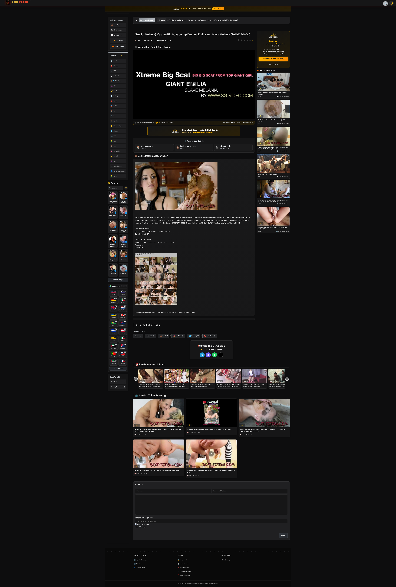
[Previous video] (136, 379)
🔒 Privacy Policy (183, 560)
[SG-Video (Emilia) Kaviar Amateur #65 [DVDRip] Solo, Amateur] (211, 413)
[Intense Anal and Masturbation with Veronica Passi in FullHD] (273, 82)
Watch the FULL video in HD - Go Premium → (238, 123)
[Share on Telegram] (202, 354)
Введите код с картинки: (144, 518)
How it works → (273, 64)
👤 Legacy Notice (139, 567)
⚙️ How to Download (140, 560)
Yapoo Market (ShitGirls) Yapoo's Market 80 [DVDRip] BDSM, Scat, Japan (279, 386)
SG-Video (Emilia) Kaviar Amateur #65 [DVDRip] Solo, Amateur (209, 429)
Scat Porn (114, 382)
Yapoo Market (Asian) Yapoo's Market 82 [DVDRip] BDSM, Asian (202, 385)
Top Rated (118, 40)
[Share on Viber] (208, 354)
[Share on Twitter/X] (220, 354)
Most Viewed (118, 46)
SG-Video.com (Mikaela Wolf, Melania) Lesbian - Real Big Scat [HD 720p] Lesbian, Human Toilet (157, 430)
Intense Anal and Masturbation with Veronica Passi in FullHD (272, 93)
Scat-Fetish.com (146, 20)
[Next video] (287, 379)
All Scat (162, 20)
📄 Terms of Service (184, 564)
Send (283, 535)
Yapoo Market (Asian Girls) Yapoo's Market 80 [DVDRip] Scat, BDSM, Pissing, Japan (149, 386)
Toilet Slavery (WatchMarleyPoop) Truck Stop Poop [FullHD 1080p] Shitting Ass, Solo (273, 148)
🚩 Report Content (184, 575)
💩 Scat (163, 336)
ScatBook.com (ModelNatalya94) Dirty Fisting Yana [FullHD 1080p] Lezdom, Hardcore (273, 200)
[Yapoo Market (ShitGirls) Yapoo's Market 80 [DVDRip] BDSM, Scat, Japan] (280, 376)
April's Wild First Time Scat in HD (267, 174)
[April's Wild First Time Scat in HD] (273, 163)
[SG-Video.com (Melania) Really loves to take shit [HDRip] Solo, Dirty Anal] (211, 454)
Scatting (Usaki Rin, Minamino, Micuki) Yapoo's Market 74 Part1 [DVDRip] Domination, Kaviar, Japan (228, 386)
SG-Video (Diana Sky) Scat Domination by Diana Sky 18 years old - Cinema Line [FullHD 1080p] (263, 430)
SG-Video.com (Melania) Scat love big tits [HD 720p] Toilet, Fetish (157, 470)
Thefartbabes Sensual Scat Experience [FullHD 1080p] (272, 120)
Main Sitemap (226, 560)
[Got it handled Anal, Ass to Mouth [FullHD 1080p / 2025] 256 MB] (273, 216)
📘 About (137, 564)
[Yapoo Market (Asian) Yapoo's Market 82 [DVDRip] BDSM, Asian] (202, 376)
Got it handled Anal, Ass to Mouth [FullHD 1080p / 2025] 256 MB (272, 228)
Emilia (137, 336)
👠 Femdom (208, 336)
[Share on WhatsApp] (214, 354)
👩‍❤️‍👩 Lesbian (177, 336)
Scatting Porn (115, 387)
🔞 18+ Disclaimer (183, 567)
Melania (150, 336)
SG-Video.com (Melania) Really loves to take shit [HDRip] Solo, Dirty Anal (211, 471)
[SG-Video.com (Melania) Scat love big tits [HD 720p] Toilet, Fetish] (158, 454)
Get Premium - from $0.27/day (273, 58)
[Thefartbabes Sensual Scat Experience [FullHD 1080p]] (273, 109)
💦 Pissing (193, 336)
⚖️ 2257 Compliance (184, 571)
